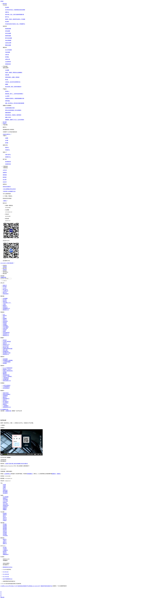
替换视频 (6, 309)
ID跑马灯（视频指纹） (7, 376)
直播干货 (5, 543)
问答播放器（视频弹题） (8, 360)
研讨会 (4, 488)
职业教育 (5, 513)
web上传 (4, 288)
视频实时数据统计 (6, 394)
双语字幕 (6, 333)
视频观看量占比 (6, 398)
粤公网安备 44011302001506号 (33, 585)
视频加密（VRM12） (7, 369)
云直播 (4, 485)
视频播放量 (5, 395)
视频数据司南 (7, 407)
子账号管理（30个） (7, 302)
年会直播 (5, 532)
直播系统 (54, 473)
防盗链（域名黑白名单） (8, 370)
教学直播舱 (5, 491)
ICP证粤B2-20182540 (4, 585)
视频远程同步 (5, 293)
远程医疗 (5, 520)
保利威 (1, 1)
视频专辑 (6, 354)
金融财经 (5, 514)
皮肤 (4, 317)
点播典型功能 (3, 277)
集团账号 (5, 305)
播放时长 (5, 397)
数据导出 (5, 404)
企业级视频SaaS (7, 473)
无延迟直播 (5, 499)
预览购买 (5, 340)
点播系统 (58, 473)
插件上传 (5, 292)
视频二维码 (5, 350)
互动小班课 (5, 503)
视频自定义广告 (6, 344)
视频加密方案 (5, 505)
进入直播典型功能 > (4, 409)
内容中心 (5, 123)
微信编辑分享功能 (6, 352)
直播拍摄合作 (5, 554)
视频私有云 (5, 490)
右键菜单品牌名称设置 (7, 348)
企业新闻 (5, 548)
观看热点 (5, 400)
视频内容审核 (7, 380)
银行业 (4, 516)
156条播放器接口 (6, 386)
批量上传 (5, 285)
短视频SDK (5, 306)
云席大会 (5, 531)
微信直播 (5, 529)
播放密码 (5, 373)
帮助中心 (5, 539)
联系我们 (5, 551)
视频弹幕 (5, 363)
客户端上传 (5, 289)
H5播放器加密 (6, 377)
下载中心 (5, 540)
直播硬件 (5, 509)
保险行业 (5, 519)
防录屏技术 (5, 506)
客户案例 (5, 122)
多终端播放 (5, 298)
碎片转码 (5, 299)
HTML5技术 (5, 501)
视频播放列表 (5, 351)
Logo (4, 314)
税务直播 (5, 534)
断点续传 (5, 286)
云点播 (4, 484)
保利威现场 (5, 493)
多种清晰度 (5, 325)
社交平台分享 (5, 345)
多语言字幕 (5, 328)
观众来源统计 (5, 402)
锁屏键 (4, 331)
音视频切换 (5, 321)
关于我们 (5, 547)
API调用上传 (5, 290)
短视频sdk (5, 502)
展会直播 (5, 528)
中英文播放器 (5, 326)
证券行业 (5, 517)
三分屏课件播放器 (6, 361)
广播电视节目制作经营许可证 (46, 585)
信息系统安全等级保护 (22, 585)
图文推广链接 (5, 347)
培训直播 (5, 525)
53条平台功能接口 (6, 385)
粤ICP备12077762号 (13, 585)
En (6, 263)
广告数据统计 (5, 405)
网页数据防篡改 (6, 375)
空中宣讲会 (5, 535)
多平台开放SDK (6, 388)
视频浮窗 (6, 335)
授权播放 (5, 372)
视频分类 (5, 301)
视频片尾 (5, 342)
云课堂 (4, 487)
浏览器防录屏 (5, 379)
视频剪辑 (5, 322)
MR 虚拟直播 (5, 496)
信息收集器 (5, 358)
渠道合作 (5, 552)
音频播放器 (6, 308)
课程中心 (5, 542)
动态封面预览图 (6, 332)
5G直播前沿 (5, 550)
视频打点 (5, 319)
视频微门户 (5, 498)
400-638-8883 (3, 263)
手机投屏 (5, 329)
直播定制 (5, 508)
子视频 (4, 304)
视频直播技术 (30, 473)
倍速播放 (5, 324)
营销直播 (5, 527)
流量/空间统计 (6, 392)
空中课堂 (5, 524)
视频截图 (5, 318)
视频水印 (5, 315)
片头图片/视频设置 (7, 341)
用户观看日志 (5, 401)
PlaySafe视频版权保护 (7, 367)
